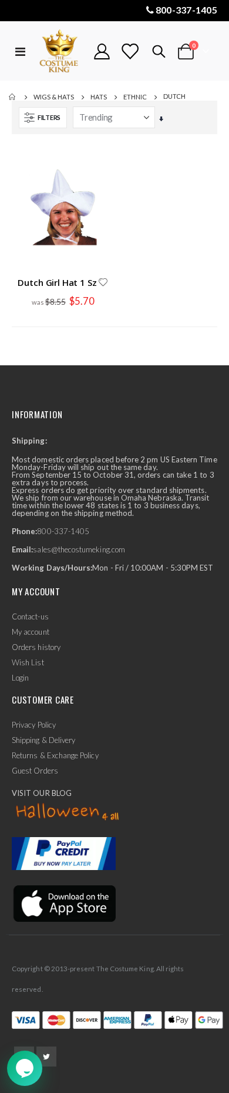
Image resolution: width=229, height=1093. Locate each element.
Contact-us (30, 616)
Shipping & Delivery (43, 740)
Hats (98, 97)
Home (13, 97)
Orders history (36, 647)
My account (30, 632)
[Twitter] (46, 1057)
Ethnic (135, 97)
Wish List (28, 662)
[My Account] (102, 51)
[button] (103, 283)
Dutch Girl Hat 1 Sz (57, 282)
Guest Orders (35, 770)
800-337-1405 (186, 9)
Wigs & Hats (53, 97)
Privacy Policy (34, 724)
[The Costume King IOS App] (64, 902)
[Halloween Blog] (68, 812)
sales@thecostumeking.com (79, 549)
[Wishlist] (129, 51)
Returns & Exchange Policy (55, 755)
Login (20, 677)
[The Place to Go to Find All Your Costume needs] (59, 51)
